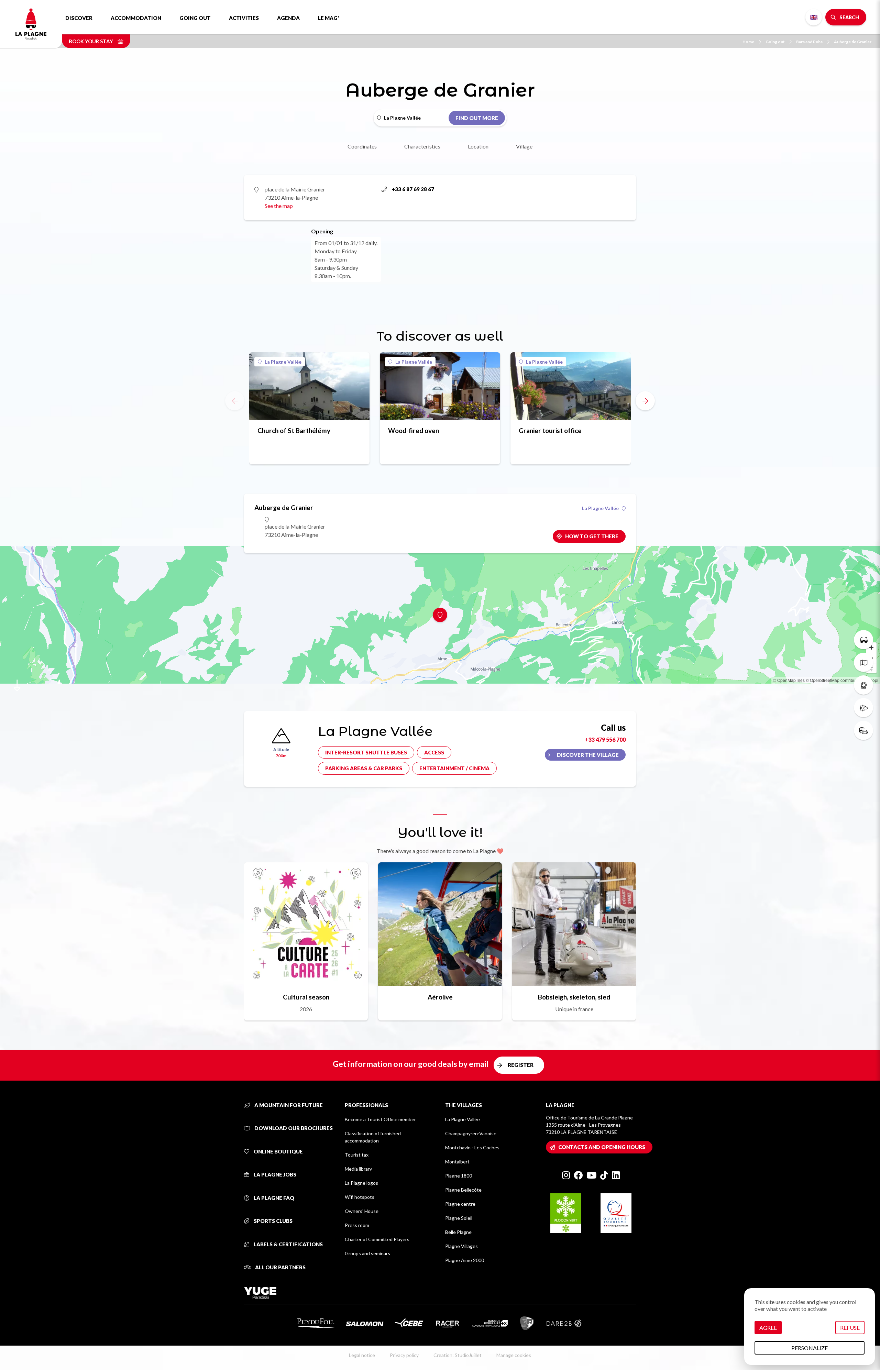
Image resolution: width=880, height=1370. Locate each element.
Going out (195, 18)
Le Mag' (328, 18)
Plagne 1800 (458, 1176)
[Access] (863, 730)
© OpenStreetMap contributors (834, 680)
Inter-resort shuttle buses (366, 752)
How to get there (591, 536)
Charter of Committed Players (377, 1239)
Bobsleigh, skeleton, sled (574, 997)
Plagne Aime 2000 (464, 1260)
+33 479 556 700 (605, 739)
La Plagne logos (361, 1183)
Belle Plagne (458, 1232)
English (813, 17)
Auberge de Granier (852, 41)
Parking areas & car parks (363, 768)
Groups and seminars (367, 1253)
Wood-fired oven (413, 430)
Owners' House (361, 1211)
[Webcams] (863, 685)
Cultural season (306, 997)
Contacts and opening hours (601, 1147)
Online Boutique (278, 1151)
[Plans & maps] (863, 662)
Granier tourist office (550, 430)
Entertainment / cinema (454, 768)
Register (521, 1065)
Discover (78, 18)
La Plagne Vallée (283, 362)
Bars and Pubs (809, 41)
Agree (768, 1327)
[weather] (863, 707)
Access (434, 752)
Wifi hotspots (359, 1197)
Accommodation (136, 18)
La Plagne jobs (274, 1174)
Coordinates (362, 146)
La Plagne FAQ (273, 1198)
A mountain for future (288, 1105)
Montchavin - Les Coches (472, 1147)
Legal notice (362, 1355)
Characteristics (422, 146)
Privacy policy (404, 1355)
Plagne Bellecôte (463, 1190)
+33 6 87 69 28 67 (413, 189)
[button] (645, 400)
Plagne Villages (461, 1246)
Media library (358, 1169)
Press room (357, 1225)
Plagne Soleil (458, 1218)
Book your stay (91, 41)
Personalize (809, 1348)
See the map (279, 205)
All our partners (280, 1267)
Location (478, 146)
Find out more (476, 118)
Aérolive (440, 997)
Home (748, 41)
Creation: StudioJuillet (457, 1355)
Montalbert (457, 1161)
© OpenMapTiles (789, 680)
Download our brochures (293, 1128)
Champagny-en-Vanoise (470, 1133)
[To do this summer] (863, 639)
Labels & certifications (288, 1244)
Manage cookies (513, 1355)
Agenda (288, 18)
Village (524, 146)
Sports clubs (273, 1221)
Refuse (850, 1327)
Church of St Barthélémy (293, 430)
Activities (244, 18)
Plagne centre (460, 1204)
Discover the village (588, 755)
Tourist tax (356, 1155)
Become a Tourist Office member (380, 1119)
